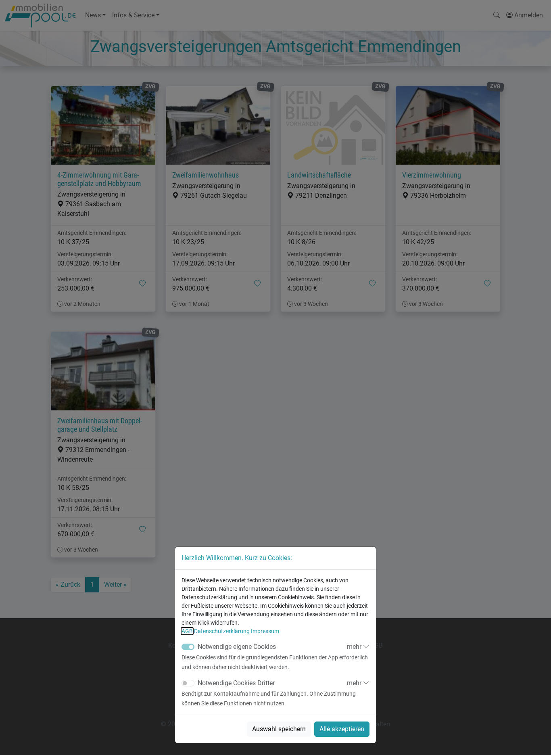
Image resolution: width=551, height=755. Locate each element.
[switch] (188, 683)
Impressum (265, 631)
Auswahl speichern (279, 729)
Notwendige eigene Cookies (237, 646)
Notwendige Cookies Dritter (236, 683)
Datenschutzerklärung (222, 631)
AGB (187, 631)
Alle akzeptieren (341, 729)
